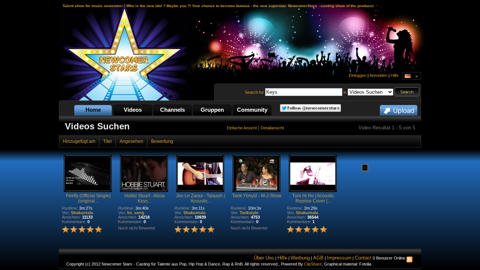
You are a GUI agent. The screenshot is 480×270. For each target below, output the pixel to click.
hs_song (135, 212)
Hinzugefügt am (79, 141)
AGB (318, 258)
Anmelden (378, 75)
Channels (172, 109)
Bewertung (162, 141)
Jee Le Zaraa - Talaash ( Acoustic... (200, 198)
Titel (107, 141)
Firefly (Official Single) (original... (88, 198)
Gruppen (212, 109)
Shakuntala (82, 212)
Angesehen (131, 141)
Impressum (339, 258)
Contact (363, 258)
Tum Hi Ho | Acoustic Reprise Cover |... (313, 198)
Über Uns (264, 258)
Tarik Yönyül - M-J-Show (257, 195)
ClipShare (313, 264)
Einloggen (357, 75)
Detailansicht (272, 128)
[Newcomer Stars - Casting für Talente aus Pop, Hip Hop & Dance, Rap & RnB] (124, 99)
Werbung (300, 258)
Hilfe (395, 75)
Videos (133, 109)
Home (93, 109)
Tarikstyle (249, 212)
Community (252, 109)
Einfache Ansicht (242, 128)
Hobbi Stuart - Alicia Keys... (144, 198)
